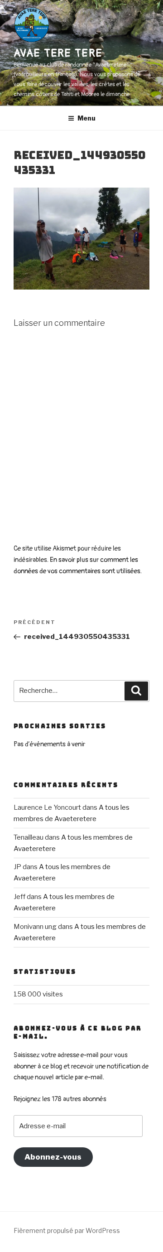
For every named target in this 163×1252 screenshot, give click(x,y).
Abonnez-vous (53, 1156)
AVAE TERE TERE (58, 53)
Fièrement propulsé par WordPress (67, 1230)
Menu (86, 118)
